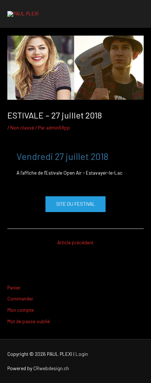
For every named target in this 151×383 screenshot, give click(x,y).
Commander (20, 298)
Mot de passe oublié (28, 321)
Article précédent (75, 242)
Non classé (22, 127)
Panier (14, 287)
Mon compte (20, 310)
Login (82, 354)
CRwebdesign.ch (51, 368)
